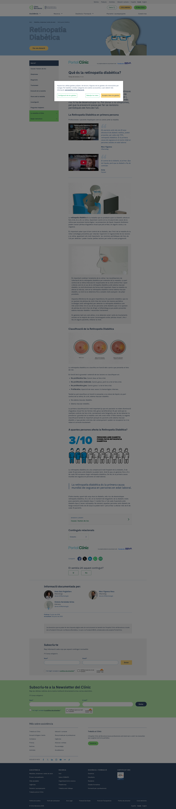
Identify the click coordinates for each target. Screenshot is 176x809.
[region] (88, 91)
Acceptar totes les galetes (110, 95)
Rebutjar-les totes (92, 95)
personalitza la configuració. (74, 90)
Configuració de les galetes (67, 95)
